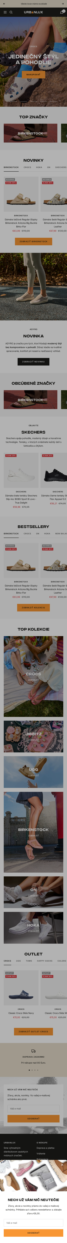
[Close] (62, 1165)
